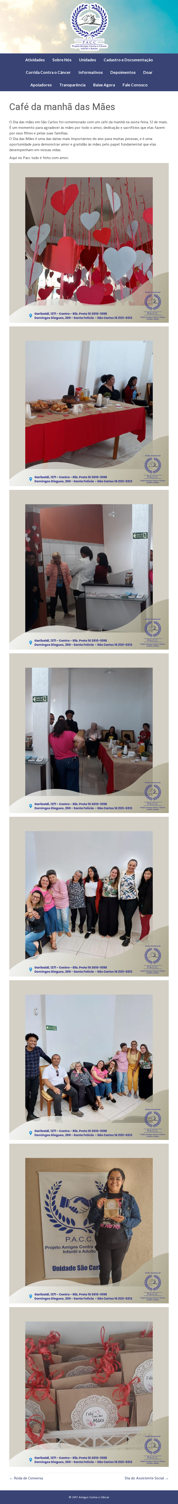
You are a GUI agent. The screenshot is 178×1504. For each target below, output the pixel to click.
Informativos (90, 72)
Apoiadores (41, 84)
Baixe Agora (104, 84)
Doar (148, 72)
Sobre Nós (61, 59)
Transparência (72, 84)
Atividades (35, 59)
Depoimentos (123, 72)
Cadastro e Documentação (128, 59)
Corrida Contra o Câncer (48, 72)
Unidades (87, 59)
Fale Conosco (135, 84)
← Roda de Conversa (26, 1478)
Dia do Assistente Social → (147, 1478)
